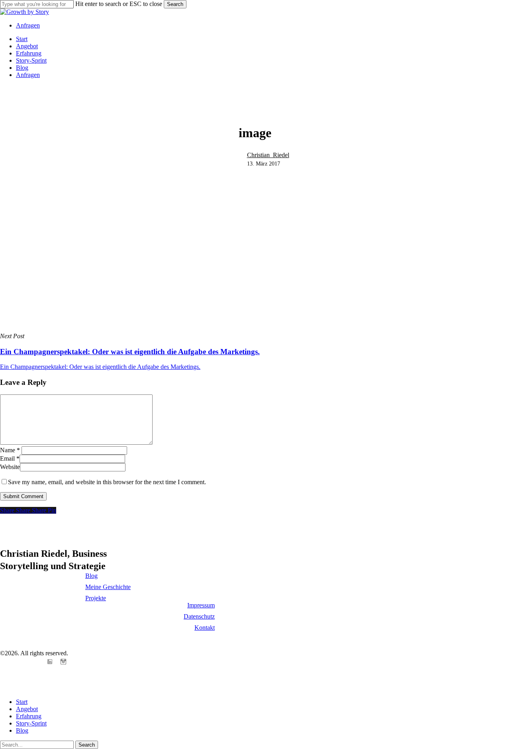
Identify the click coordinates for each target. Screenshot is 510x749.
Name (10, 450)
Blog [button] (91, 575)
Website (10, 466)
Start (21, 701)
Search (175, 4)
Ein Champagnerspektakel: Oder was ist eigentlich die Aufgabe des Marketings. (100, 366)
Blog (22, 730)
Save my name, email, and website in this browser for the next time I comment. (107, 482)
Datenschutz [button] (199, 616)
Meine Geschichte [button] (108, 586)
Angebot (27, 709)
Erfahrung (28, 716)
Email (10, 458)
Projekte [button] (95, 598)
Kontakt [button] (204, 627)
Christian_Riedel (268, 155)
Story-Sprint (31, 723)
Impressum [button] (201, 605)
